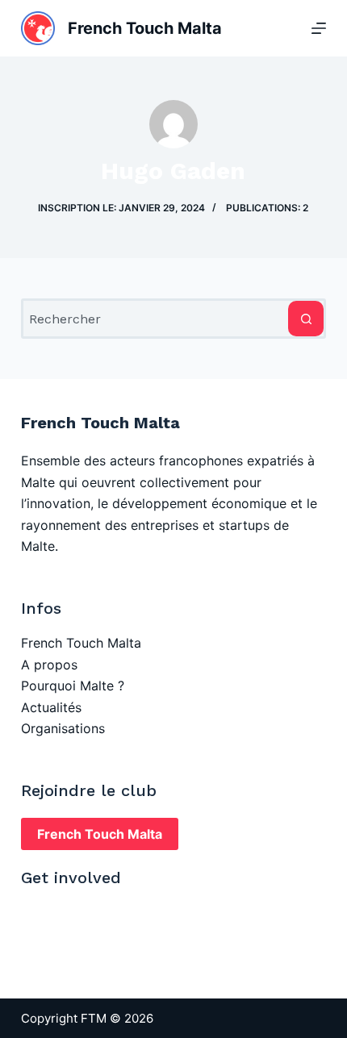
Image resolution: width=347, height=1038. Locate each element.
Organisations (63, 728)
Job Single (53, 955)
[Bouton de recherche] (306, 318)
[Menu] (318, 28)
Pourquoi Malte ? (72, 685)
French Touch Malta (81, 643)
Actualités (51, 707)
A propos (49, 665)
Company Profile (72, 934)
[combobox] (155, 318)
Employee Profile (73, 912)
